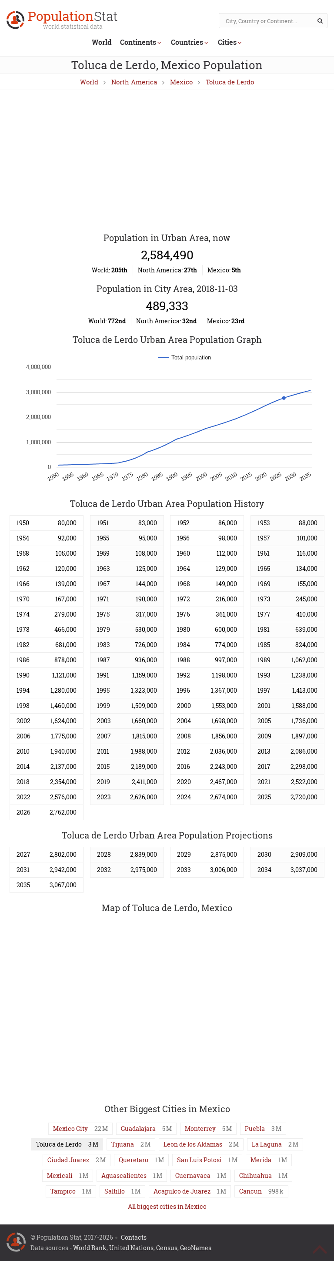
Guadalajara (138, 1128)
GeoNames (195, 1248)
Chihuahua (255, 1175)
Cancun (250, 1191)
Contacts (134, 1237)
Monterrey (200, 1128)
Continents (138, 42)
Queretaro (133, 1160)
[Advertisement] (167, 162)
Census (166, 1248)
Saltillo (114, 1191)
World (101, 42)
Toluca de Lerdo (230, 81)
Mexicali (60, 1175)
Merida (260, 1160)
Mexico (181, 81)
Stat (73, 20)
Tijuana (122, 1144)
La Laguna (267, 1144)
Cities (227, 42)
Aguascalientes (124, 1175)
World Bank (90, 1248)
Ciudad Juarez (68, 1160)
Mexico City (70, 1128)
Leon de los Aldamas (193, 1144)
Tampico (63, 1191)
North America (134, 81)
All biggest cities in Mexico (167, 1206)
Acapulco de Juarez (182, 1191)
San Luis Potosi (199, 1160)
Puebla (255, 1128)
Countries (187, 42)
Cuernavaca (192, 1175)
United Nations (131, 1248)
